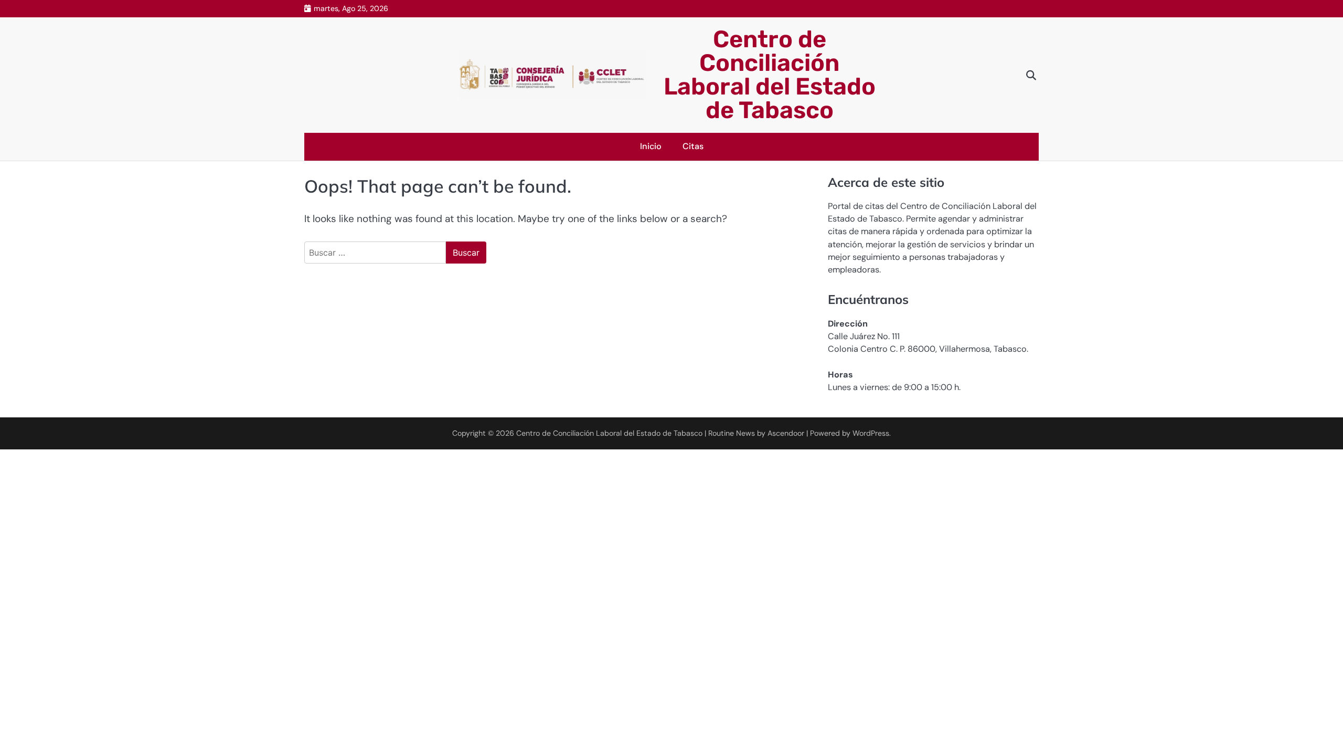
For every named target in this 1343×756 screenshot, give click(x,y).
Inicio (651, 146)
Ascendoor (786, 433)
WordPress (870, 433)
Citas (693, 146)
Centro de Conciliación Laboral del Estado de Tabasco (770, 74)
